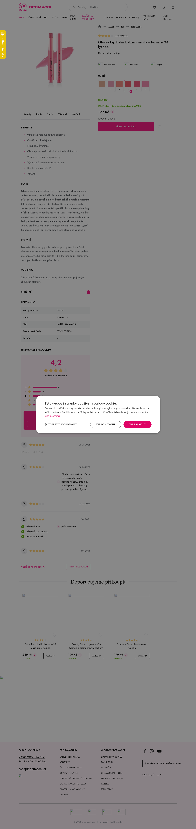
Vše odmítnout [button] (105, 424)
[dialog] (98, 414)
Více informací (52, 416)
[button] (61, 424)
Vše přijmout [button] (137, 424)
